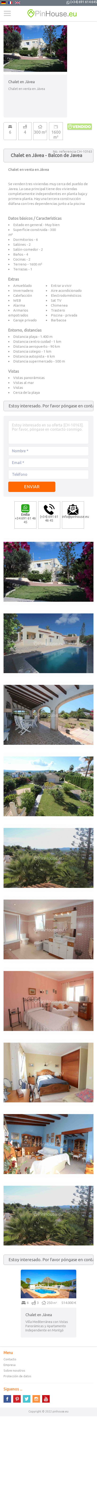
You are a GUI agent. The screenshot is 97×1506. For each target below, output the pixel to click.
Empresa (10, 1364)
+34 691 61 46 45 (25, 518)
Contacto (10, 1359)
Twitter (26, 1399)
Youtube (46, 1399)
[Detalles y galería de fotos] (48, 1272)
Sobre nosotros (14, 1370)
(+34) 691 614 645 (83, 2)
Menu (7, 13)
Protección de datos (17, 1376)
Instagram (36, 1399)
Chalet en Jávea (38, 1315)
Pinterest (17, 1399)
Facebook (7, 1399)
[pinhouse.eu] (48, 13)
